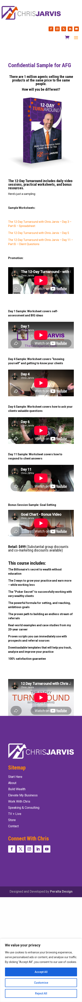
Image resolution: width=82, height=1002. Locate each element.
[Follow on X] (63, 28)
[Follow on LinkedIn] (70, 28)
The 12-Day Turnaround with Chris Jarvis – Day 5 (38, 233)
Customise (41, 982)
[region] (41, 970)
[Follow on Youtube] (76, 28)
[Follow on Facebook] (51, 28)
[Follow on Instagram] (57, 28)
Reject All (41, 993)
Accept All (41, 972)
